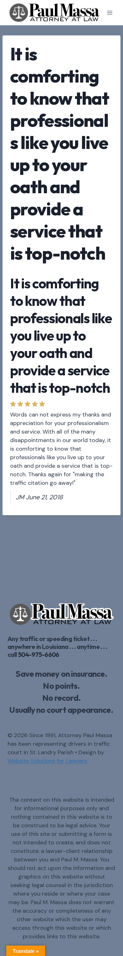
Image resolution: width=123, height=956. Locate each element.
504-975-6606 (38, 654)
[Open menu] (109, 12)
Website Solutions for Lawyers (47, 761)
